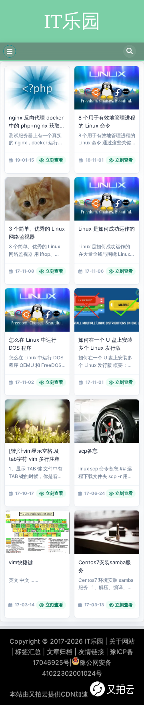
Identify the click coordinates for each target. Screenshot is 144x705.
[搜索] (129, 51)
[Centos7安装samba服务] (106, 532)
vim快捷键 (21, 562)
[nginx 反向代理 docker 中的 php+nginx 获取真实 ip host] (37, 87)
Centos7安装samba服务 (104, 566)
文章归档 (59, 652)
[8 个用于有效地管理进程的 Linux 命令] (106, 87)
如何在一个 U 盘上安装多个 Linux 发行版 (105, 343)
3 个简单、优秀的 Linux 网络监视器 (37, 232)
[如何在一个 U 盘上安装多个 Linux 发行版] (106, 310)
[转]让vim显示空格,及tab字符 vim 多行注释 (34, 455)
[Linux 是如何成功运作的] (106, 199)
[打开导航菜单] (9, 51)
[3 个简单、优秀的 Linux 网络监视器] (37, 199)
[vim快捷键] (37, 532)
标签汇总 (28, 652)
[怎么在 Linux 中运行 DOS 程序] (37, 310)
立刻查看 (54, 160)
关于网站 (122, 641)
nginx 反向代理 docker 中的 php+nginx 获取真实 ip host (37, 122)
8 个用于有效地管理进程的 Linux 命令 (106, 121)
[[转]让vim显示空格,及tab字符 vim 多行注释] (37, 421)
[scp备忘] (106, 421)
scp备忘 (88, 451)
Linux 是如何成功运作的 (106, 228)
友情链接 (91, 652)
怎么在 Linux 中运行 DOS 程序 (32, 343)
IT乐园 (94, 641)
